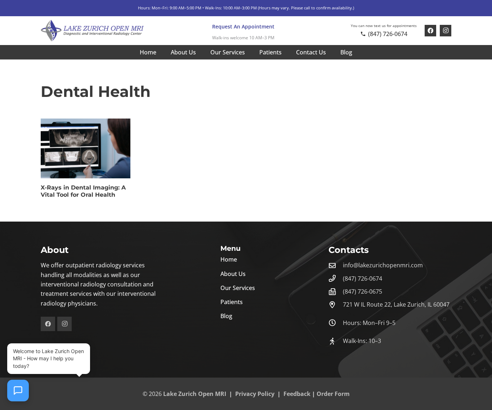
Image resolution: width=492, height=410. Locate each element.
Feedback (296, 394)
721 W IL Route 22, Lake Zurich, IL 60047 (396, 304)
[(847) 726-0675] (335, 291)
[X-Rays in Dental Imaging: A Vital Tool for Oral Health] (85, 148)
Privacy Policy (254, 394)
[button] (250, 52)
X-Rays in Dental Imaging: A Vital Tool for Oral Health (83, 191)
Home (228, 259)
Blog (226, 316)
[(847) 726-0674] (335, 278)
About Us (233, 274)
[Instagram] (445, 30)
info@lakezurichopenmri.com (383, 265)
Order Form (333, 394)
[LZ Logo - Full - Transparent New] (92, 30)
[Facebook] (430, 30)
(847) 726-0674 (362, 278)
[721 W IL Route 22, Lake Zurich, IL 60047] (335, 304)
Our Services (237, 288)
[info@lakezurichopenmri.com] (335, 265)
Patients (231, 302)
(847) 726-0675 (362, 291)
